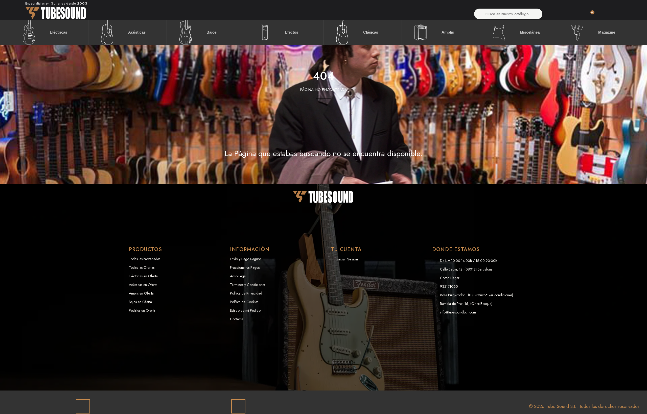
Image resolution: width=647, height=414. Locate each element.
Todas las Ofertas (141, 267)
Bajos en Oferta (140, 301)
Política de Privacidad (246, 293)
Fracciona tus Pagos (245, 267)
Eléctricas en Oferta (143, 276)
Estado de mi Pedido (245, 310)
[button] (590, 15)
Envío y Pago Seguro (245, 258)
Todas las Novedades (144, 258)
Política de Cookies (244, 301)
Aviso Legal (238, 276)
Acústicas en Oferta (143, 284)
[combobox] (508, 14)
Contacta (236, 319)
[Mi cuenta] (563, 15)
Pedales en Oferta (142, 310)
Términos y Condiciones (247, 284)
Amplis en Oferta (141, 293)
